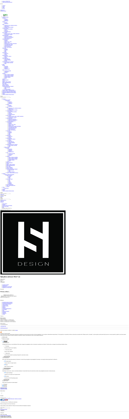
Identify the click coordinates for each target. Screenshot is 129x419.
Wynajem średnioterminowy (6, 308)
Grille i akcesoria (11, 141)
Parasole (5, 60)
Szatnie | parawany (11, 171)
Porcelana (6, 39)
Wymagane (5, 341)
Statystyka (5, 385)
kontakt (16, 330)
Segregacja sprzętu (5, 305)
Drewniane (6, 66)
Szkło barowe (6, 26)
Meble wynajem (7, 147)
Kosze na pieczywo (7, 46)
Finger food (8, 130)
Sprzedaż (3, 173)
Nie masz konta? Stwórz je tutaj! (5, 415)
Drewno (9, 176)
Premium (5, 22)
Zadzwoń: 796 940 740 (6, 1)
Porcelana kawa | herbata (8, 34)
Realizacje (4, 307)
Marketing (5, 386)
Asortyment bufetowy (9, 121)
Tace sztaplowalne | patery (8, 44)
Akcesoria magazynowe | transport (7, 61)
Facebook (7, 376)
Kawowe (5, 72)
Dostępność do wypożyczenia (7, 286)
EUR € (3, 6)
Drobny (5, 54)
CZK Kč (3, 5)
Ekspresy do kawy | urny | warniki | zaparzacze (11, 33)
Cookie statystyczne (7, 356)
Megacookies (8, 353)
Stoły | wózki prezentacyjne (10, 185)
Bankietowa (6, 19)
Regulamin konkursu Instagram (7, 303)
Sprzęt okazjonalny (5, 35)
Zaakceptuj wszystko (3, 388)
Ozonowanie (6, 188)
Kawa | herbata (4, 32)
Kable (5, 63)
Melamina (6, 40)
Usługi (3, 187)
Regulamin (4, 312)
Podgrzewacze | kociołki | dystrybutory (10, 43)
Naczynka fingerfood (9, 184)
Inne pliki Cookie (6, 379)
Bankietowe (6, 23)
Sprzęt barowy (4, 52)
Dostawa (3, 306)
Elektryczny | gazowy (7, 56)
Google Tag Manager (9, 372)
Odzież (5, 78)
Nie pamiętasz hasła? (3, 409)
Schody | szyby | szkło (7, 41)
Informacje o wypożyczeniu (6, 287)
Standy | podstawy (9, 175)
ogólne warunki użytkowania (9, 398)
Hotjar (7, 364)
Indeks (1, 279)
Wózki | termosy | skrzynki (8, 62)
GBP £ (3, 7)
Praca (3, 310)
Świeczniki (6, 30)
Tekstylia (3, 73)
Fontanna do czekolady (8, 36)
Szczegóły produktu (5, 284)
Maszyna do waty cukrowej (8, 37)
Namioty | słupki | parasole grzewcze (8, 89)
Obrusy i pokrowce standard (8, 75)
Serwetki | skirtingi (7, 77)
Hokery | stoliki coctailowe (6, 81)
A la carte (9, 101)
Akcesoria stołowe (9, 110)
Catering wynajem (7, 99)
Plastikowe (10, 150)
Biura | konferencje (5, 79)
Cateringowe (6, 71)
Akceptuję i (11, 398)
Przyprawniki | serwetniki (12, 111)
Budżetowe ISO (11, 151)
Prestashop (7, 346)
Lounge (3, 80)
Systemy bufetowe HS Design (9, 174)
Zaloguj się (2, 410)
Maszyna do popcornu (12, 120)
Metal (5, 51)
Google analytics (8, 361)
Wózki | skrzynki (7, 87)
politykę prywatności (18, 398)
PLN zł (3, 8)
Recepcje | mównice (5, 85)
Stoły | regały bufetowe (8, 47)
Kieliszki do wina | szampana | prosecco (10, 25)
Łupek (9, 181)
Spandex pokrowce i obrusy (8, 76)
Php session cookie (9, 349)
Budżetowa (6, 20)
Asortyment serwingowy (8, 45)
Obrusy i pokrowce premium (9, 74)
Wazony (5, 29)
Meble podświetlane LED (6, 82)
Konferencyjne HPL (7, 70)
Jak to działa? (4, 309)
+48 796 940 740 (3, 326)
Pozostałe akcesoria (7, 31)
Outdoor (7, 161)
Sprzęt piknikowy (9, 140)
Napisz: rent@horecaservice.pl (7, 2)
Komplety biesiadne (7, 59)
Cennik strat (4, 313)
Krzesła (3, 65)
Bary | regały (4, 83)
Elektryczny (6, 53)
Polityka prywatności (5, 311)
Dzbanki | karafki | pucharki (8, 27)
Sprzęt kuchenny (5, 55)
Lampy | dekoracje (5, 84)
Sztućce (3, 21)
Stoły (3, 69)
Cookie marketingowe (7, 368)
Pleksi (9, 178)
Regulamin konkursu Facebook (7, 302)
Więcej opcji (6, 340)
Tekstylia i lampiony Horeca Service (8, 190)
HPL (9, 179)
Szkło (3, 24)
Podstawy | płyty (7, 42)
